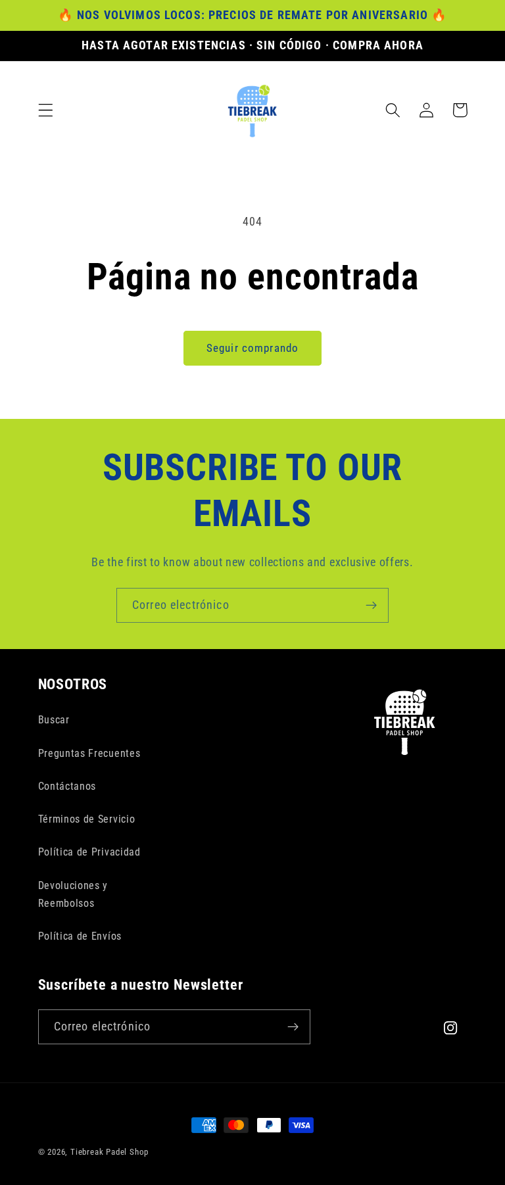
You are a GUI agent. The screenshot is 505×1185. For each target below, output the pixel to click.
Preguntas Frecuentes (89, 753)
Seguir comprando (252, 347)
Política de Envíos (80, 936)
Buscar (54, 719)
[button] (45, 110)
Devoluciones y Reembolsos (73, 894)
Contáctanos (67, 786)
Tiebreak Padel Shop (109, 1152)
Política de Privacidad (89, 852)
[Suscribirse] (371, 605)
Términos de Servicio (86, 819)
